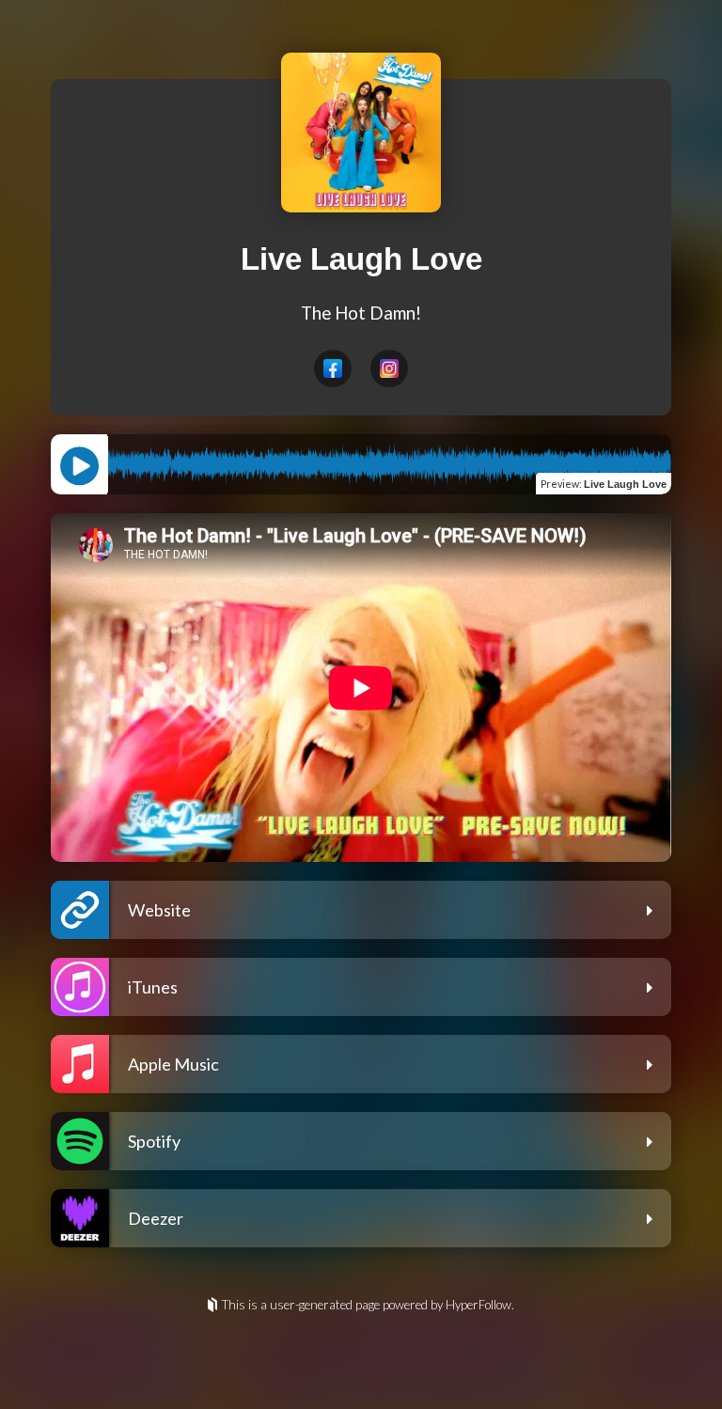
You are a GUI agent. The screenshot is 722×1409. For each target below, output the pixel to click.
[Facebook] (333, 368)
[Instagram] (389, 368)
